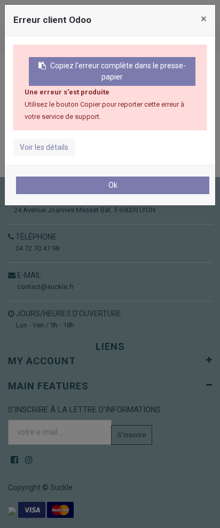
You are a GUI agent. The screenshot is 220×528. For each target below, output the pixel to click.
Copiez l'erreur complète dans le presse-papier (118, 71)
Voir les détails (44, 147)
